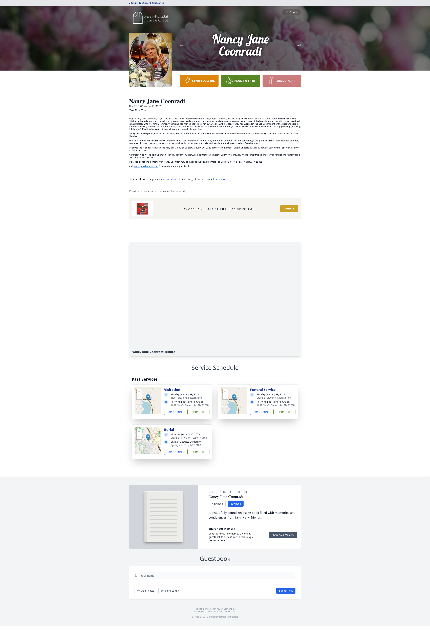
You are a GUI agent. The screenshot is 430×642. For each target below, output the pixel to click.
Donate (289, 208)
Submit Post (286, 590)
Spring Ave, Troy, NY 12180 (186, 445)
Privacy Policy (205, 611)
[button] (148, 397)
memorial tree (169, 179)
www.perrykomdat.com (146, 166)
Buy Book (235, 503)
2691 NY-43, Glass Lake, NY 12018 (190, 405)
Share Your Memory (283, 535)
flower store (220, 179)
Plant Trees (198, 411)
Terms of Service (224, 611)
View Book (217, 503)
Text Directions (175, 411)
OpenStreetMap (218, 616)
